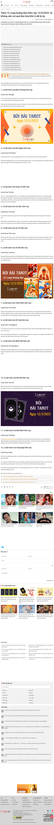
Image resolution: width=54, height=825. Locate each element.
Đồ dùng (31, 692)
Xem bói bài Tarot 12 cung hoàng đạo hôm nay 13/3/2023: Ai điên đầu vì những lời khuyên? (29, 74)
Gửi (52, 565)
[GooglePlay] (48, 817)
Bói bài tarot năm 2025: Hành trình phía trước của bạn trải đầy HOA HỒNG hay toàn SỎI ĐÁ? (45, 599)
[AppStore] (48, 821)
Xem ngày (7, 5)
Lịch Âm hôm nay (4, 802)
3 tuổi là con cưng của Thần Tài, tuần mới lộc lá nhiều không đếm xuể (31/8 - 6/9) (22, 710)
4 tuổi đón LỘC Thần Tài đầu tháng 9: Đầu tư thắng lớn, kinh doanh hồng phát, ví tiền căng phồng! (26, 721)
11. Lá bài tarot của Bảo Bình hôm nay (11, 67)
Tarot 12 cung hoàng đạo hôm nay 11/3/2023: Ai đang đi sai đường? (18, 476)
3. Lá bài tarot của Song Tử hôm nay (11, 51)
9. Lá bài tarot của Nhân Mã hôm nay (11, 63)
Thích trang (22, 791)
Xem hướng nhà (25, 800)
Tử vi (12, 5)
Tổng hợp (31, 702)
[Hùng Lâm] (41, 487)
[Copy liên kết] (13, 487)
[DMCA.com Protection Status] (17, 818)
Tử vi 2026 (14, 800)
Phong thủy (31, 5)
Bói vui (16, 5)
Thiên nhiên (5, 695)
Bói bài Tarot (8, 9)
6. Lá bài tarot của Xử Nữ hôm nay (10, 57)
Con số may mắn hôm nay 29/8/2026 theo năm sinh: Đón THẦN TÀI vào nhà (21, 748)
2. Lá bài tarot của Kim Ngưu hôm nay (11, 49)
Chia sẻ (34, 791)
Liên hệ (34, 822)
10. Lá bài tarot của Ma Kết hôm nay (11, 65)
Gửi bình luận (50, 580)
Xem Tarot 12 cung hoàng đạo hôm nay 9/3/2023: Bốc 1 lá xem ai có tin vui (19, 482)
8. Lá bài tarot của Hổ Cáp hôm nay (11, 61)
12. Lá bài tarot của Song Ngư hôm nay (11, 69)
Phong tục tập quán (48, 800)
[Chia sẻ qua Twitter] (5, 487)
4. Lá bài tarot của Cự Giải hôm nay (11, 53)
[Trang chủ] (2, 5)
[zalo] (7, 487)
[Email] (10, 487)
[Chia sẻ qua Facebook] (2, 487)
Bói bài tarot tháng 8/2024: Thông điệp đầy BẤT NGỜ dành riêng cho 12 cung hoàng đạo (45, 616)
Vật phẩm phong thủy (26, 802)
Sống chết (5, 702)
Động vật (31, 690)
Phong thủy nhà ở (26, 804)
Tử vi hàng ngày (15, 802)
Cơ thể (4, 692)
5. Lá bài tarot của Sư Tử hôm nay (11, 55)
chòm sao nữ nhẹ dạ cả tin (9, 439)
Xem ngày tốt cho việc (5, 804)
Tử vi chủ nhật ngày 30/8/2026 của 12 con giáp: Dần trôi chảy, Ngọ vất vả (20, 738)
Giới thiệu (14, 822)
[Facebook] (48, 811)
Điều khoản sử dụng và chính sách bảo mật (25, 822)
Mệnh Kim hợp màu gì (26, 806)
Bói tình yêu (35, 804)
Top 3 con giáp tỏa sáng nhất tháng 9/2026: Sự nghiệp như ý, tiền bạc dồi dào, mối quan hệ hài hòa (26, 715)
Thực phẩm (5, 700)
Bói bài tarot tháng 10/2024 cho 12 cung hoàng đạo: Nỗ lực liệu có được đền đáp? (9, 616)
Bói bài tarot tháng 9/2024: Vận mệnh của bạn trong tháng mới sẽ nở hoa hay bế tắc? (26, 616)
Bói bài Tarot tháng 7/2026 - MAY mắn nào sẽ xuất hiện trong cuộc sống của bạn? (8, 599)
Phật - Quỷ (5, 697)
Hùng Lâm (45, 486)
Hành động (31, 695)
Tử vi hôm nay (36, 800)
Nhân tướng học (39, 5)
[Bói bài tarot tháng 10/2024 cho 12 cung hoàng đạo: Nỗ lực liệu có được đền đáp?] (9, 609)
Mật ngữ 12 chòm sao (37, 802)
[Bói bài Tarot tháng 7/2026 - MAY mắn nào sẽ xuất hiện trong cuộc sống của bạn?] (9, 592)
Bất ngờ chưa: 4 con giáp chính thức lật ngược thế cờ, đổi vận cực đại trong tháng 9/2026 (24, 732)
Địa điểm (31, 700)
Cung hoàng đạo (23, 5)
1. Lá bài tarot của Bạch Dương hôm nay (12, 47)
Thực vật (4, 690)
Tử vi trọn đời (14, 804)
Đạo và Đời (47, 5)
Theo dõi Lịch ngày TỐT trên (40, 19)
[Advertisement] (20, 33)
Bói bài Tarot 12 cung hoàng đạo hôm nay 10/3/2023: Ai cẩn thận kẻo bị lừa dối (20, 479)
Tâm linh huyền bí (47, 804)
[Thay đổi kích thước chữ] (33, 19)
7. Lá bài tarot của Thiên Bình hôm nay (12, 59)
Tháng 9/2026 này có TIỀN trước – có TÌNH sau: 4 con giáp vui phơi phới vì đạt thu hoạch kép (25, 743)
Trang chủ (3, 9)
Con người (31, 697)
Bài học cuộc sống (47, 802)
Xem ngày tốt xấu (4, 800)
